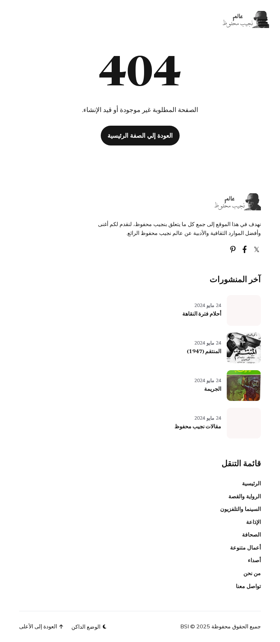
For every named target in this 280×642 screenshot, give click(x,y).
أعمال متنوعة (245, 547)
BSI (184, 626)
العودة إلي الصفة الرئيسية (140, 135)
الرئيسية (251, 483)
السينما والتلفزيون (240, 508)
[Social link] (256, 249)
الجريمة (212, 389)
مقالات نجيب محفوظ (197, 427)
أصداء (254, 560)
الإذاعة (253, 521)
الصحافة (251, 534)
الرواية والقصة (244, 496)
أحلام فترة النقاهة (201, 314)
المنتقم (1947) (204, 351)
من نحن (252, 573)
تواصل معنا (248, 586)
